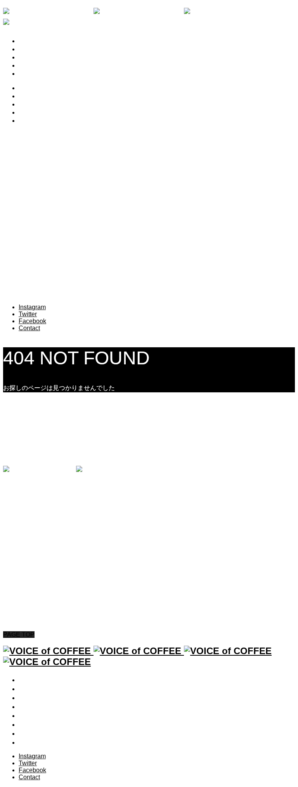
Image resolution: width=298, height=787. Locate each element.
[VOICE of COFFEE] (75, 470)
